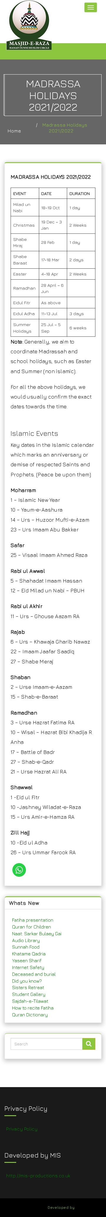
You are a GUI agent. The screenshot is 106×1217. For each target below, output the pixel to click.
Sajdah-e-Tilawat (30, 1001)
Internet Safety (28, 967)
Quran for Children (31, 926)
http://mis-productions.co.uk (38, 1175)
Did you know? (27, 981)
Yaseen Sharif (27, 960)
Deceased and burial (34, 974)
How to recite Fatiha (33, 1007)
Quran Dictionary (30, 1014)
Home (14, 130)
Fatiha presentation (32, 920)
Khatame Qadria (29, 953)
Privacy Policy (21, 1128)
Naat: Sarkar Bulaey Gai (37, 933)
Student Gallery (28, 994)
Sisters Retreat (28, 987)
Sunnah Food (25, 947)
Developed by (61, 1207)
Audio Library (26, 940)
